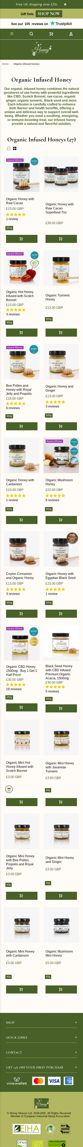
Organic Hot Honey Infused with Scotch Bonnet (20, 296)
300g (9, 228)
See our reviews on (29, 24)
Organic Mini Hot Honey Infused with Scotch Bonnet (19, 766)
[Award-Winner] (21, 174)
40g (48, 790)
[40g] (8, 789)
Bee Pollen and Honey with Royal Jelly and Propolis (19, 389)
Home (5, 64)
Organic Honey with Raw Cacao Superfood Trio (60, 208)
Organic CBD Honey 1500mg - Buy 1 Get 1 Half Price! (21, 670)
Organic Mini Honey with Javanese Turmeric (60, 767)
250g (9, 697)
